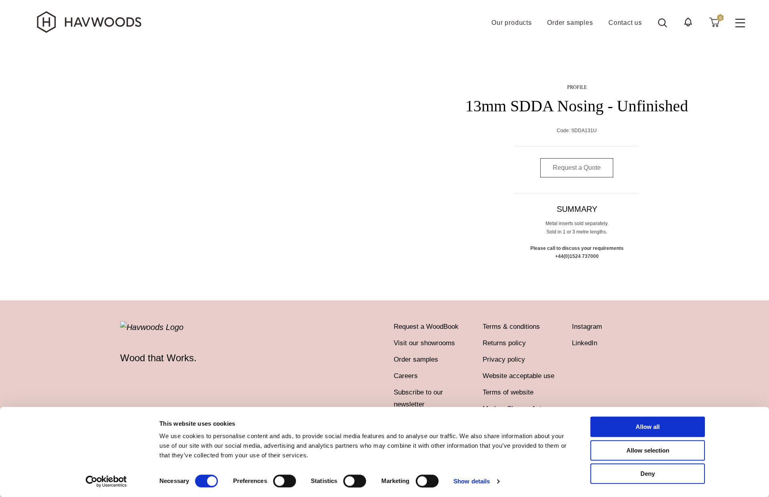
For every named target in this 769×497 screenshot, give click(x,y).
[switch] (284, 481)
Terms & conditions (511, 326)
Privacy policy (504, 359)
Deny (647, 473)
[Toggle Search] (662, 22)
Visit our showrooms (424, 343)
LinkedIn (584, 343)
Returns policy (504, 343)
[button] (688, 22)
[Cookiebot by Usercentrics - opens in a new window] (106, 481)
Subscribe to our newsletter (418, 398)
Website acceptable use (518, 376)
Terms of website (508, 392)
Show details (471, 481)
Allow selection (647, 450)
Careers (406, 376)
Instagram (587, 326)
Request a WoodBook (426, 326)
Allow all (648, 426)
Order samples (416, 359)
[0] (714, 22)
